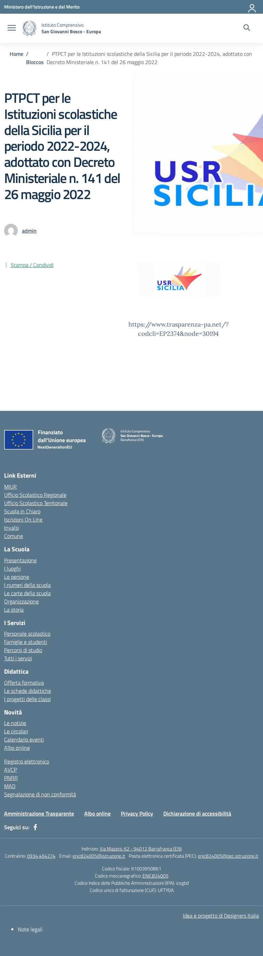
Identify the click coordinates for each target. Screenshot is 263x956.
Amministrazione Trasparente (39, 813)
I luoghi (12, 568)
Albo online (17, 748)
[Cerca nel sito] (246, 28)
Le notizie (15, 723)
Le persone (16, 577)
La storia (14, 609)
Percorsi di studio (23, 650)
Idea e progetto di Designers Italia (221, 915)
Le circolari (16, 731)
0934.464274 (41, 855)
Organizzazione (21, 601)
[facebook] (35, 827)
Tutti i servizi (18, 658)
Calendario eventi (24, 739)
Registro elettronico (26, 761)
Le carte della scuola (27, 593)
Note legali (30, 929)
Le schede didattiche (27, 691)
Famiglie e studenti (25, 642)
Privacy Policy (137, 813)
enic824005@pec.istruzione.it (228, 855)
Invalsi (11, 528)
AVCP (10, 769)
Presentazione (20, 560)
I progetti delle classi (27, 699)
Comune (13, 536)
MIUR (10, 486)
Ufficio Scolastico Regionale (35, 495)
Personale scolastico (27, 633)
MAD (9, 786)
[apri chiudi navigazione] (12, 28)
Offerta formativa (24, 682)
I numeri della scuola (27, 585)
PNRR (11, 778)
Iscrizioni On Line (23, 519)
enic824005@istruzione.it (99, 855)
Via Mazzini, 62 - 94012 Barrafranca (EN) (141, 848)
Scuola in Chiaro (22, 511)
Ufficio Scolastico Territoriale (35, 503)
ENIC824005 (155, 875)
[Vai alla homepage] (29, 28)
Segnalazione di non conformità (40, 794)
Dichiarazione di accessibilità (197, 813)
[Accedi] (252, 7)
